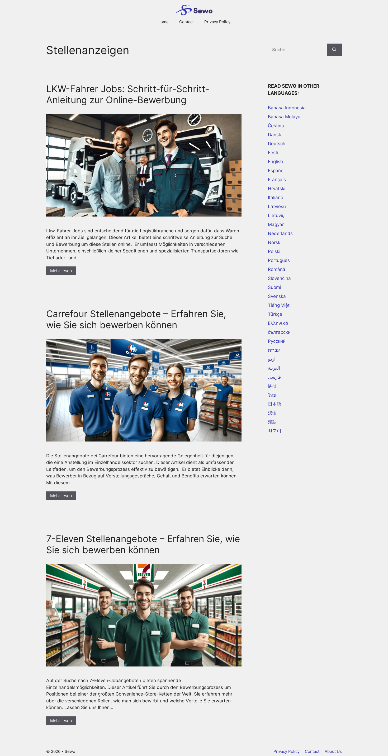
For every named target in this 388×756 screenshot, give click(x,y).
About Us (333, 751)
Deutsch (276, 143)
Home (163, 21)
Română (276, 269)
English (275, 161)
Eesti (273, 152)
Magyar (276, 224)
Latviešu (277, 206)
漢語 (272, 422)
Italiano (275, 197)
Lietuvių (276, 215)
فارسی (274, 377)
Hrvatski (276, 188)
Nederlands (280, 233)
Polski (274, 251)
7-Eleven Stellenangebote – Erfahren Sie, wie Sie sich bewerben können (143, 544)
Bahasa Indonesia (287, 107)
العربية (274, 368)
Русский (277, 341)
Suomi (274, 287)
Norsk (274, 242)
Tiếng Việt (279, 305)
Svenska (277, 296)
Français (277, 179)
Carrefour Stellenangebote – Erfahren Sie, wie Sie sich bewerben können (136, 319)
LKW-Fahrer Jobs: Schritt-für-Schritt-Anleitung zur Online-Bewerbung (127, 94)
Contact (186, 21)
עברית (274, 350)
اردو (272, 359)
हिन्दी (272, 386)
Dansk (274, 134)
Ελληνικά (278, 323)
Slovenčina (279, 278)
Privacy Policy (217, 21)
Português (279, 260)
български (279, 332)
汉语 (272, 413)
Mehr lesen (61, 270)
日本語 (274, 404)
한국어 (274, 431)
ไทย (272, 395)
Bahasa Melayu (284, 116)
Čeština (276, 125)
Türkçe (275, 314)
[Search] (334, 50)
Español (276, 170)
